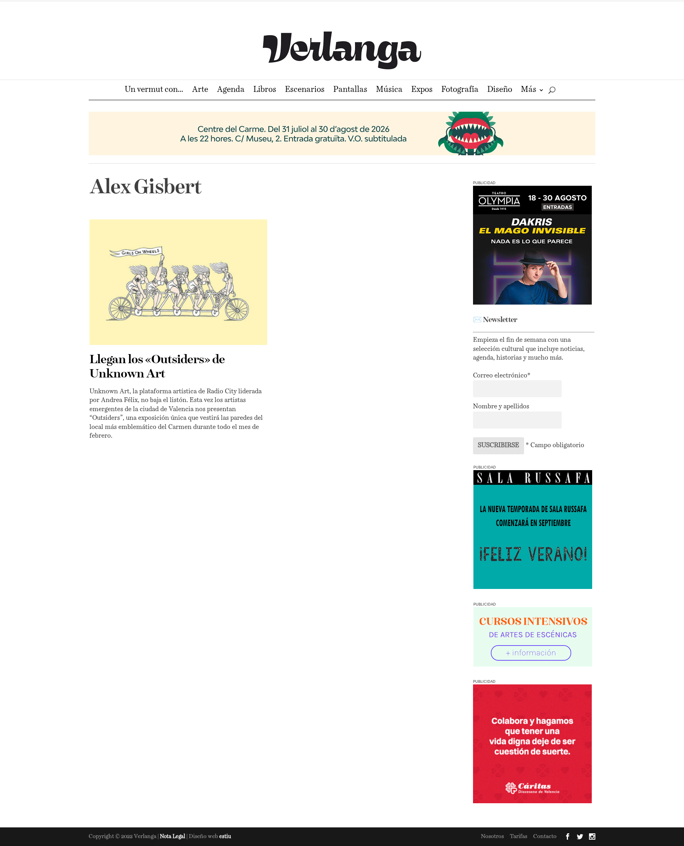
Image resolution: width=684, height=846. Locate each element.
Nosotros (492, 836)
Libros (264, 90)
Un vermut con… (154, 90)
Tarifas (518, 836)
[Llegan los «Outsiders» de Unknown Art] (178, 282)
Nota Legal (173, 836)
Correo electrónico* (501, 376)
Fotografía (460, 90)
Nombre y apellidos (501, 407)
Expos (422, 90)
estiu (225, 836)
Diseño (499, 90)
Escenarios (305, 90)
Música (389, 90)
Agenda (231, 90)
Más (528, 90)
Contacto (545, 836)
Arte (200, 90)
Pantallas (350, 90)
